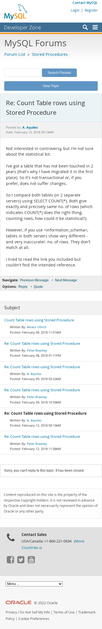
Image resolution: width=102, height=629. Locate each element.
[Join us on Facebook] (10, 562)
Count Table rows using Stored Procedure (39, 320)
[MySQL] (16, 11)
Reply (22, 287)
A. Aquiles (34, 374)
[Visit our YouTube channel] (31, 562)
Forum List (14, 54)
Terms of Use (64, 612)
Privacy (11, 612)
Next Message (66, 280)
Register (91, 10)
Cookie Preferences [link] (33, 619)
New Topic (51, 85)
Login (75, 10)
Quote (38, 287)
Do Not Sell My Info (35, 612)
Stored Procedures (50, 54)
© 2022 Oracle (46, 603)
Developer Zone (22, 27)
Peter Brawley (37, 350)
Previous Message (34, 280)
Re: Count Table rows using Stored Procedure (42, 343)
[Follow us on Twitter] (20, 562)
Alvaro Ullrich (36, 327)
